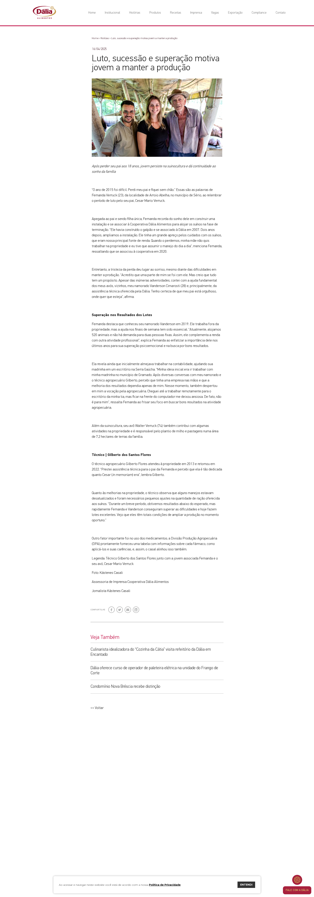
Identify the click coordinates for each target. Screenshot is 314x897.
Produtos (155, 12)
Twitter (120, 608)
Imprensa (196, 12)
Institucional (112, 12)
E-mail (127, 610)
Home (92, 12)
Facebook (112, 608)
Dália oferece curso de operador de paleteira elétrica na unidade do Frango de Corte (154, 670)
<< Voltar (97, 708)
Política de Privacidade (165, 884)
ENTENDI (246, 884)
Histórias (134, 12)
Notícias (105, 38)
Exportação (235, 12)
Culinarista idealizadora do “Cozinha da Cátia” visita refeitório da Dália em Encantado (150, 652)
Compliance (259, 12)
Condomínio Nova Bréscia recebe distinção (125, 686)
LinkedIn (136, 608)
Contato (281, 12)
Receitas (175, 12)
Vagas (215, 12)
